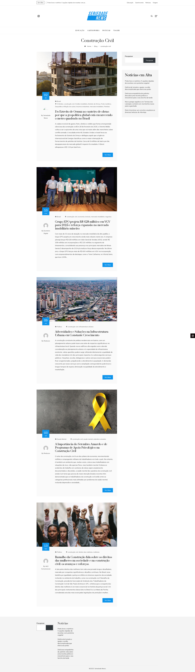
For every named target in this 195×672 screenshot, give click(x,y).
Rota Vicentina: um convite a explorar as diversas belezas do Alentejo (140, 111)
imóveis (87, 217)
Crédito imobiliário (81, 104)
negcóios (108, 217)
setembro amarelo (99, 439)
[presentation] (45, 2)
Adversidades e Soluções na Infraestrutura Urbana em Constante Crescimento (81, 333)
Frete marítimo (106, 104)
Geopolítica (59, 106)
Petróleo (107, 106)
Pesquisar (129, 56)
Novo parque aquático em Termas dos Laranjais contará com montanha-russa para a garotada (139, 104)
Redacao (47, 341)
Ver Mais (108, 155)
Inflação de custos (69, 106)
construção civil (69, 104)
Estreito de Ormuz (94, 104)
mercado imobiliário (96, 106)
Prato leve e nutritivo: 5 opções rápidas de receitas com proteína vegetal (66, 2)
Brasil (59, 101)
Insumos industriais (82, 106)
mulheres (96, 552)
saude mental (88, 439)
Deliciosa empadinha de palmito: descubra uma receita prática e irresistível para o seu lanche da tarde (139, 95)
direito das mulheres (86, 552)
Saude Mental (61, 439)
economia (81, 217)
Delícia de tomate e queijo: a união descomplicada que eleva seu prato (138, 88)
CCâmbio (60, 104)
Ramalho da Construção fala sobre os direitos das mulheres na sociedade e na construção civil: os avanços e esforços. (83, 560)
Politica (59, 327)
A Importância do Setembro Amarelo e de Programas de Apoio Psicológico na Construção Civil (81, 447)
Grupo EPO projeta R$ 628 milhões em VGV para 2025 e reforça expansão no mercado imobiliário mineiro (82, 225)
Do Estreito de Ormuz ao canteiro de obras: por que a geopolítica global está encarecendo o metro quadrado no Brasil (83, 115)
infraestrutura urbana (86, 327)
